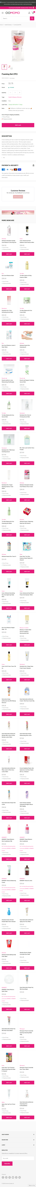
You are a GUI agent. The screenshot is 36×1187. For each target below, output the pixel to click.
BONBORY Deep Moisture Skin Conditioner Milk (8, 840)
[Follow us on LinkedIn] (19, 1177)
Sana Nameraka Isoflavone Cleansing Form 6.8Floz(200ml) (26, 1103)
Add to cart (18, 125)
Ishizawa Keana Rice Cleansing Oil (25, 346)
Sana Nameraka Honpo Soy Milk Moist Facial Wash (8, 1029)
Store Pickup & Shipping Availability (10, 114)
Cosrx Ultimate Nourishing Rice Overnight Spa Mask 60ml (8, 594)
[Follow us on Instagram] (6, 1177)
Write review (18, 196)
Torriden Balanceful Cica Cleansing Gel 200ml (8, 522)
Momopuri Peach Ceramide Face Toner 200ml (26, 1068)
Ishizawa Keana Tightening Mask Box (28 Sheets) (26, 522)
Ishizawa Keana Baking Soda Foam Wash (9, 955)
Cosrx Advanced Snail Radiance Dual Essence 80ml (27, 241)
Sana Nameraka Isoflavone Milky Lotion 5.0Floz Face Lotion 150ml (8, 769)
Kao (3, 273)
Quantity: (4, 92)
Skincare (19, 97)
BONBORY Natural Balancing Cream (9, 881)
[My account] (29, 13)
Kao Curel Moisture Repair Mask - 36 (8, 628)
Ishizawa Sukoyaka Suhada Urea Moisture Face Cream (26, 485)
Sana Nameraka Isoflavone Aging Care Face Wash (26, 920)
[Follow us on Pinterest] (9, 1177)
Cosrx (21, 238)
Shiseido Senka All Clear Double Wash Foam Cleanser (9, 920)
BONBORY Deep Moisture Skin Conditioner (26, 840)
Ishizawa (4, 238)
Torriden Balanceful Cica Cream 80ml (26, 311)
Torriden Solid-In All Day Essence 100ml (26, 276)
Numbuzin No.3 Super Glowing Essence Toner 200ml (7, 486)
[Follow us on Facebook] (3, 1177)
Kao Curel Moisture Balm (8, 275)
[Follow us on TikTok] (16, 1177)
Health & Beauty (8, 24)
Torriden (22, 273)
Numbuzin (4, 308)
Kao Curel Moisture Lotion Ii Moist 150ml (8, 346)
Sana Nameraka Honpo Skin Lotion (9, 803)
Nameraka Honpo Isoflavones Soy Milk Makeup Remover (9, 700)
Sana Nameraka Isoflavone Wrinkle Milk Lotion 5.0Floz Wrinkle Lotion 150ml (8, 735)
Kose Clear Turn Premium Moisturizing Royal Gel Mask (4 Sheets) (8, 1069)
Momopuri (22, 1029)
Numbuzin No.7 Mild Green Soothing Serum (8, 450)
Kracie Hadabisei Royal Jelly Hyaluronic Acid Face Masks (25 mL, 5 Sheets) (27, 769)
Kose (21, 554)
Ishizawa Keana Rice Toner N (9, 556)
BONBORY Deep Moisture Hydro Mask (8, 990)
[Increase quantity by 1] (19, 92)
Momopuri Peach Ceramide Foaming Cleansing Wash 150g (26, 1032)
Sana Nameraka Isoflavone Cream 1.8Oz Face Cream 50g (27, 700)
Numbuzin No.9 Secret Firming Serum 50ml (25, 416)
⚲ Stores (30, 7)
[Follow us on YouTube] (13, 1177)
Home (1, 24)
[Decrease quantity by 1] (10, 92)
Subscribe (7, 1163)
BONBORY (4, 837)
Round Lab (4, 378)
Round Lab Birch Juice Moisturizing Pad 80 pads (8, 381)
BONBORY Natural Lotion (26, 880)
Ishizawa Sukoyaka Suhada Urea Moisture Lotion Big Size (9, 241)
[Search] (32, 18)
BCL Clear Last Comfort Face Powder (27, 448)
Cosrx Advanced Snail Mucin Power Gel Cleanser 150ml (27, 593)
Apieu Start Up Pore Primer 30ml (8, 1105)
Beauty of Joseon (24, 627)
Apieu (3, 1102)
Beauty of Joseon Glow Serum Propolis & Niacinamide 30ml (25, 631)
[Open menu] (2, 13)
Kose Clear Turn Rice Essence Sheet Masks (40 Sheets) (26, 558)
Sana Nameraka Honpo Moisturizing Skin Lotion (26, 734)
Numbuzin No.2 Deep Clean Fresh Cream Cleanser (26, 667)
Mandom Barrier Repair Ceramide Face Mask (25, 953)
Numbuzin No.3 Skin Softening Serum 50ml (7, 311)
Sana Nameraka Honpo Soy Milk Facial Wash (26, 988)
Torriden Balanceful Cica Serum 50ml (8, 416)
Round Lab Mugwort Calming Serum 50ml (27, 381)
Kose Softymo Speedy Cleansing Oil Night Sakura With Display (26, 804)
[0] (33, 13)
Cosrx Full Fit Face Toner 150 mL (9, 667)
